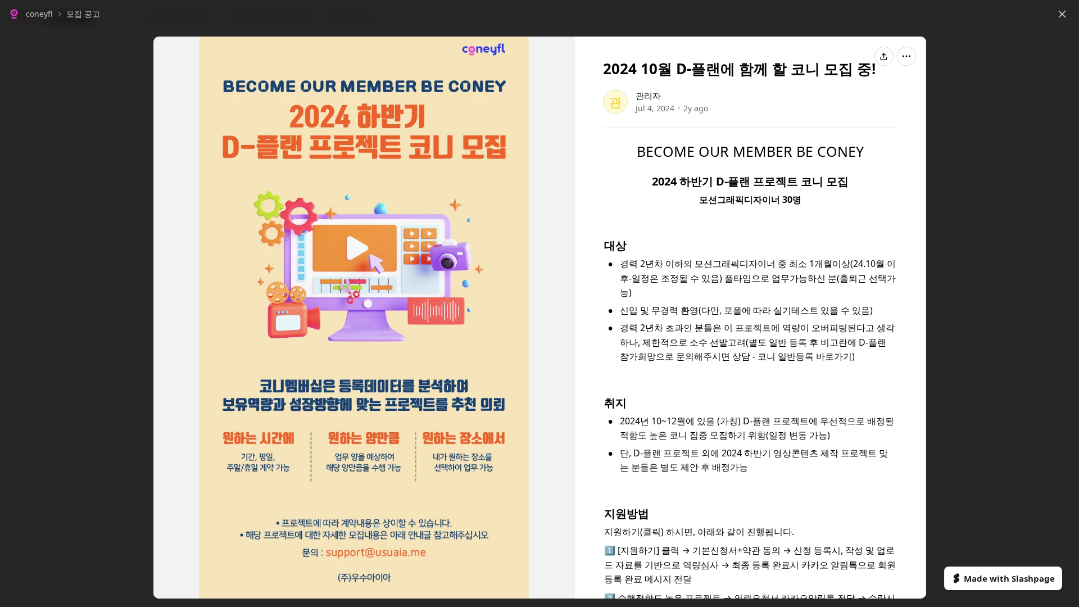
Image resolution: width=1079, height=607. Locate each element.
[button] (30, 14)
